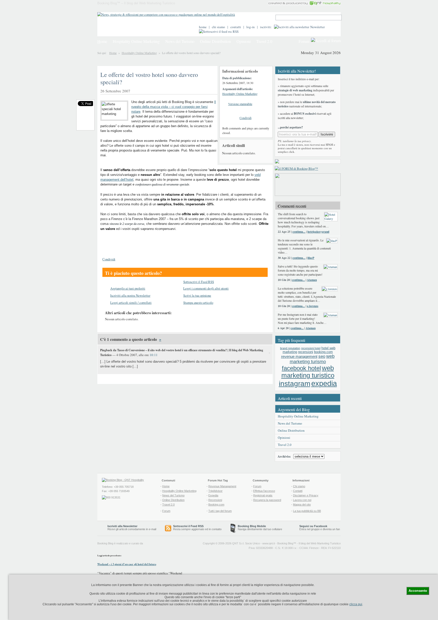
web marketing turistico (307, 371)
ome (102, 41)
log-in (250, 27)
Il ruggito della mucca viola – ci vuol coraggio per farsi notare (173, 106)
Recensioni (215, 499)
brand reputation (290, 348)
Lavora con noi (302, 499)
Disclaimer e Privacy (305, 495)
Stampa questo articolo (198, 302)
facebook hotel (301, 368)
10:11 (154, 355)
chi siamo (218, 27)
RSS (236, 31)
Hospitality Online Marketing (136, 41)
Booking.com (216, 504)
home (203, 27)
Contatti (297, 490)
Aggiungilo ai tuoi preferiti (127, 288)
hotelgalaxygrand (318, 232)
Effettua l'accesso (264, 490)
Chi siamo (299, 486)
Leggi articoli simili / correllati (131, 302)
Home (113, 53)
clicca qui (355, 604)
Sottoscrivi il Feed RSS (198, 281)
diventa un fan (331, 529)
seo (321, 356)
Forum (304, 41)
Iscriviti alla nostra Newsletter (130, 295)
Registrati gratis (262, 495)
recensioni (305, 352)
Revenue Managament (222, 486)
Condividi (245, 118)
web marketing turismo (312, 359)
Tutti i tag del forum (220, 510)
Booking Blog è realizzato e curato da (120, 543)
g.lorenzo (312, 306)
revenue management (299, 356)
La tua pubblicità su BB (307, 510)
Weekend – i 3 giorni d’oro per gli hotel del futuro (126, 564)
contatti (235, 27)
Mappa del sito (302, 504)
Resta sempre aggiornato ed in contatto (197, 528)
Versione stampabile (240, 104)
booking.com (323, 352)
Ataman (312, 280)
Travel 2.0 (264, 41)
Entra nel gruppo (309, 529)
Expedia (213, 495)
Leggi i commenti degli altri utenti (206, 288)
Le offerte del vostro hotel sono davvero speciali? (149, 78)
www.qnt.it (268, 543)
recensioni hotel (310, 348)
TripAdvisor (215, 490)
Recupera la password (267, 499)
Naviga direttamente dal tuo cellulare (260, 528)
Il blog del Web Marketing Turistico (320, 543)
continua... (299, 232)
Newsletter (317, 27)
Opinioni (243, 41)
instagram (294, 384)
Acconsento (418, 591)
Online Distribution (215, 41)
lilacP (310, 258)
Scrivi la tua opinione (197, 295)
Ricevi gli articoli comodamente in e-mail (131, 528)
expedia (324, 383)
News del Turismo (179, 41)
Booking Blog (285, 543)
